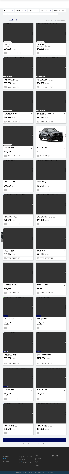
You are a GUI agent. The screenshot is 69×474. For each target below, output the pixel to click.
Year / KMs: (43, 10)
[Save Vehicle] (31, 45)
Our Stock (37, 455)
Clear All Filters (63, 14)
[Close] (2, 240)
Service (36, 461)
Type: (5, 10)
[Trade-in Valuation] (2, 233)
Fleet (36, 464)
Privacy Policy (34, 472)
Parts (36, 462)
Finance (36, 459)
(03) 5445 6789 (6, 456)
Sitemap (39, 472)
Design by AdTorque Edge (48, 472)
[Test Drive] (2, 238)
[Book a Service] (2, 236)
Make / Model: (19, 10)
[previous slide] (3, 33)
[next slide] (32, 33)
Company (37, 465)
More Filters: (56, 10)
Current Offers (38, 458)
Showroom (37, 456)
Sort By (54, 20)
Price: (30, 10)
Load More (34, 439)
